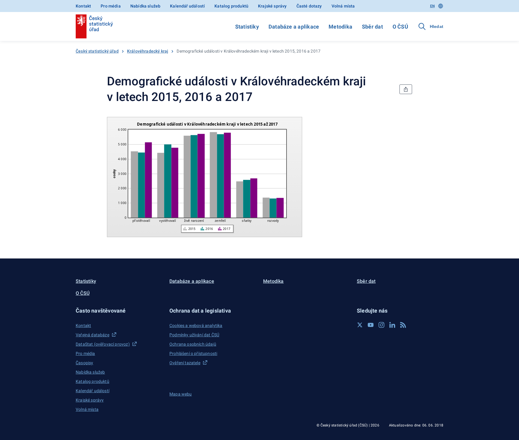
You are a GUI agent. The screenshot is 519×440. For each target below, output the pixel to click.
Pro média (111, 6)
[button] (119, 311)
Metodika (340, 26)
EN (432, 6)
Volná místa (343, 6)
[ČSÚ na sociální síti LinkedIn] (392, 325)
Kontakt (83, 6)
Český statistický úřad (97, 51)
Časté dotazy (309, 6)
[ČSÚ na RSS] (403, 325)
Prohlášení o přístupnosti (193, 353)
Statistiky (247, 26)
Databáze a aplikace (294, 26)
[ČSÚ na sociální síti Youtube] (371, 325)
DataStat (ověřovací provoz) (103, 344)
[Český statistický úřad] (94, 26)
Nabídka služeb (145, 6)
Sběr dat (372, 26)
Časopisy (84, 362)
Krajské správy (272, 6)
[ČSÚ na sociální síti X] (360, 325)
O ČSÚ (400, 26)
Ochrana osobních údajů (192, 344)
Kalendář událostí (187, 6)
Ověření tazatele (184, 362)
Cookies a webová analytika (196, 325)
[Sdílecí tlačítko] (405, 89)
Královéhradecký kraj (147, 51)
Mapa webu (180, 394)
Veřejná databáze (92, 334)
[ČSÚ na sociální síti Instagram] (381, 325)
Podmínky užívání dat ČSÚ (194, 334)
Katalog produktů (231, 6)
